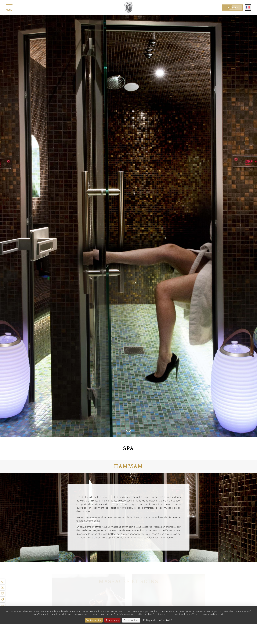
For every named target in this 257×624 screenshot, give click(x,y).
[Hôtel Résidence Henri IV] (128, 7)
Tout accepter (93, 620)
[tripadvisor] (2, 605)
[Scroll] (128, 432)
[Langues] (248, 7)
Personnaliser (131, 620)
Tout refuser (112, 620)
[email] (2, 587)
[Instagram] (2, 599)
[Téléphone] (2, 581)
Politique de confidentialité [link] (157, 620)
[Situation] (2, 593)
